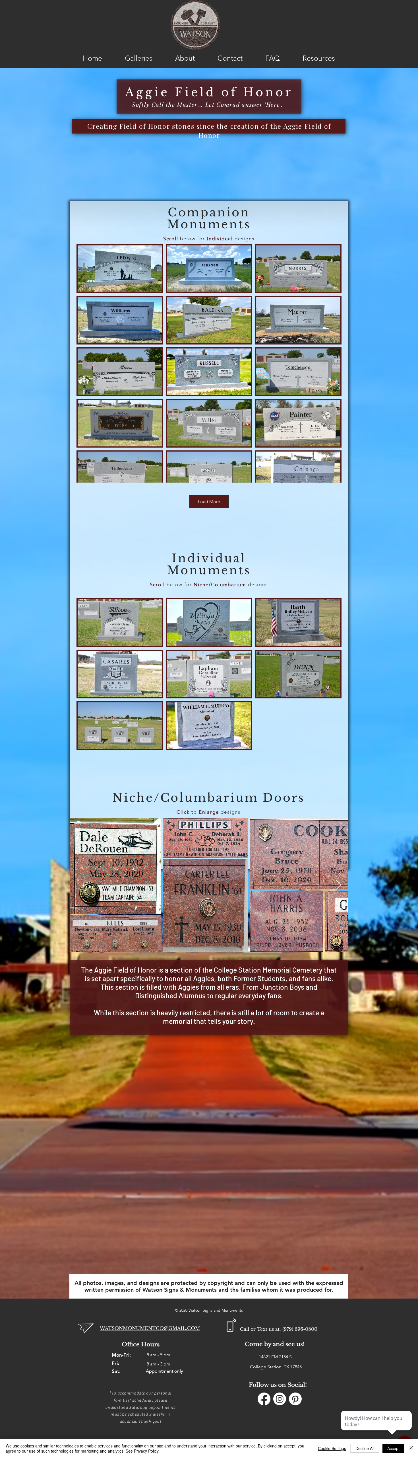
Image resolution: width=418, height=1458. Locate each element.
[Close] (411, 1448)
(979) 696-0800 (299, 1329)
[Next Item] (338, 885)
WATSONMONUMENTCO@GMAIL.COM (150, 1328)
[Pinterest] (295, 1399)
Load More (209, 501)
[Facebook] (264, 1399)
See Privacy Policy (142, 1451)
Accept (393, 1448)
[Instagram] (279, 1399)
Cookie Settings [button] (332, 1448)
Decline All (364, 1448)
